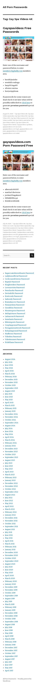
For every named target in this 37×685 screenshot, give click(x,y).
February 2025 (10, 408)
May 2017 (8, 668)
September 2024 (11, 423)
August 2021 (10, 529)
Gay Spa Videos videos (25, 228)
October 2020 (10, 558)
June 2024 (9, 431)
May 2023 (9, 469)
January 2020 (10, 584)
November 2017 (11, 650)
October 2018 (10, 619)
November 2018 (11, 616)
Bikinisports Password (14, 322)
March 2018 (9, 639)
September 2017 (11, 656)
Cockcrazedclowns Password (17, 279)
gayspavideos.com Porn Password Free (18, 143)
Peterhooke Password (14, 290)
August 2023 (10, 460)
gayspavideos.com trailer (11, 133)
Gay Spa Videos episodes (22, 226)
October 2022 (10, 489)
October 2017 (10, 653)
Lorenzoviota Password (14, 287)
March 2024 (10, 440)
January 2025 (10, 411)
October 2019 (10, 593)
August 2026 (10, 359)
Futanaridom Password (14, 305)
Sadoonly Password (13, 299)
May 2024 (9, 434)
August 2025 (10, 391)
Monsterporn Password (15, 311)
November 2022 (11, 486)
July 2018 (8, 627)
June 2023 (9, 466)
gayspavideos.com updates (12, 241)
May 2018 (9, 633)
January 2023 (10, 480)
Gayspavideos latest (9, 124)
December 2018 (11, 613)
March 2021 (9, 544)
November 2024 (11, 417)
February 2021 (10, 547)
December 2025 (11, 379)
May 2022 (9, 503)
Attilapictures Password (15, 313)
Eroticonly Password (13, 296)
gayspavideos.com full (10, 234)
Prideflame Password (14, 342)
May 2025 (9, 400)
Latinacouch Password (14, 316)
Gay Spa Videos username (21, 120)
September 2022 (11, 492)
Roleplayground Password (16, 331)
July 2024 (8, 428)
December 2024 (11, 414)
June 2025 (9, 397)
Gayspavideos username (25, 232)
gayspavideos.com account (12, 127)
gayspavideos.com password (16, 131)
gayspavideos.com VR (10, 243)
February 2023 (10, 477)
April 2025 (9, 402)
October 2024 (10, 420)
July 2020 (9, 567)
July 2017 (8, 662)
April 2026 (9, 371)
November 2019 (11, 590)
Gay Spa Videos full (21, 116)
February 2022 (11, 512)
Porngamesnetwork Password (17, 328)
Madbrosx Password (13, 334)
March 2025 (10, 405)
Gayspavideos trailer (9, 232)
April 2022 (9, 506)
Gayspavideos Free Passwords (17, 29)
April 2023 (9, 472)
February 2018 (10, 642)
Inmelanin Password (13, 319)
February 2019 (10, 607)
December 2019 (11, 587)
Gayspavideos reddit (24, 230)
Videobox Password (13, 336)
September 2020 (11, 561)
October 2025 (10, 385)
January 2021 (10, 549)
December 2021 (11, 518)
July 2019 (8, 601)
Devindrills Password (14, 293)
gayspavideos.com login (11, 129)
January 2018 (10, 645)
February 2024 (11, 443)
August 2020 (10, 564)
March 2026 (10, 374)
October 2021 (10, 524)
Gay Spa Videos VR (22, 122)
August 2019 (10, 598)
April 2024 (9, 437)
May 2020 (9, 573)
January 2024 (10, 446)
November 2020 (11, 555)
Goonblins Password (13, 308)
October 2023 (10, 454)
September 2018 (11, 622)
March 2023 (10, 475)
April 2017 (9, 671)
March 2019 (9, 604)
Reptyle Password (12, 282)
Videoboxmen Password (15, 339)
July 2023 (8, 463)
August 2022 (10, 495)
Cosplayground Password (15, 325)
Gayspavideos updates (24, 124)
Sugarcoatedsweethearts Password (19, 273)
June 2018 (9, 630)
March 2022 (10, 509)
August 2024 (10, 426)
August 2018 (10, 624)
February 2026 (11, 377)
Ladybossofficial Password (16, 276)
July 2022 (8, 498)
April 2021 (9, 541)
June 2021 (9, 535)
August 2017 (10, 659)
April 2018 (9, 636)
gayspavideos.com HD (25, 234)
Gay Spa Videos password (19, 118)
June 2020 (9, 570)
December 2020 (11, 552)
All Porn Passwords (15, 7)
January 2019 (10, 610)
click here (26, 103)
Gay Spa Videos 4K (21, 114)
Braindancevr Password (15, 302)
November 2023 (11, 451)
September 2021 (11, 526)
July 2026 (8, 362)
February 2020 (11, 581)
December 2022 (11, 483)
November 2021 (11, 521)
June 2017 (8, 665)
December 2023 (11, 449)
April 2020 (9, 575)
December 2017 (11, 647)
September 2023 (11, 457)
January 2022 (10, 515)
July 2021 (8, 532)
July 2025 (8, 394)
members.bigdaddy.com (12, 71)
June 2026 (9, 365)
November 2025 (11, 382)
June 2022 (9, 500)
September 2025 (11, 388)
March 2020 (10, 578)
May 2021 (8, 538)
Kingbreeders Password (15, 285)
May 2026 (9, 368)
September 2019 (11, 596)
